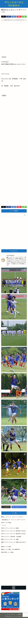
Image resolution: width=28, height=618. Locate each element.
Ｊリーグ (3, 525)
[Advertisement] (14, 40)
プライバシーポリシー (11, 614)
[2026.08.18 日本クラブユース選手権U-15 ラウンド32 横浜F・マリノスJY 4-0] (14, 359)
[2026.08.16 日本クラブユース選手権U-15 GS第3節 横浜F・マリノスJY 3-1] (14, 386)
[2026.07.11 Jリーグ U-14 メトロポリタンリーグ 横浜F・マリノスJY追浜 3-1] (14, 465)
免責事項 (19, 614)
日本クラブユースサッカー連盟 (10, 528)
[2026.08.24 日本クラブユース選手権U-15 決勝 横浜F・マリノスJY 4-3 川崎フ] (14, 280)
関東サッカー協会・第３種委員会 (10, 549)
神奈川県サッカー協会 (7, 552)
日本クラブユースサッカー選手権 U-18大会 (13, 531)
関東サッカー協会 (6, 546)
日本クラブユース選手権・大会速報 (11, 536)
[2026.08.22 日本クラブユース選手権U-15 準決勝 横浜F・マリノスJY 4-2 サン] (14, 307)
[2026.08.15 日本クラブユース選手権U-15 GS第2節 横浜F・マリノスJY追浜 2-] (14, 412)
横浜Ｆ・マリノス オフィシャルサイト (12, 517)
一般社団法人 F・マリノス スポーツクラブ (13, 519)
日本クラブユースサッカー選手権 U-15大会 (13, 533)
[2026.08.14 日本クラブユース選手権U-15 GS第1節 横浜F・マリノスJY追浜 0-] (14, 439)
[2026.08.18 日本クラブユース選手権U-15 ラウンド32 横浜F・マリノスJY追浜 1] (14, 333)
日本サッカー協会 (6, 522)
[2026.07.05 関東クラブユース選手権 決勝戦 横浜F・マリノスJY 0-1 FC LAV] (14, 491)
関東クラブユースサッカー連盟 (10, 539)
